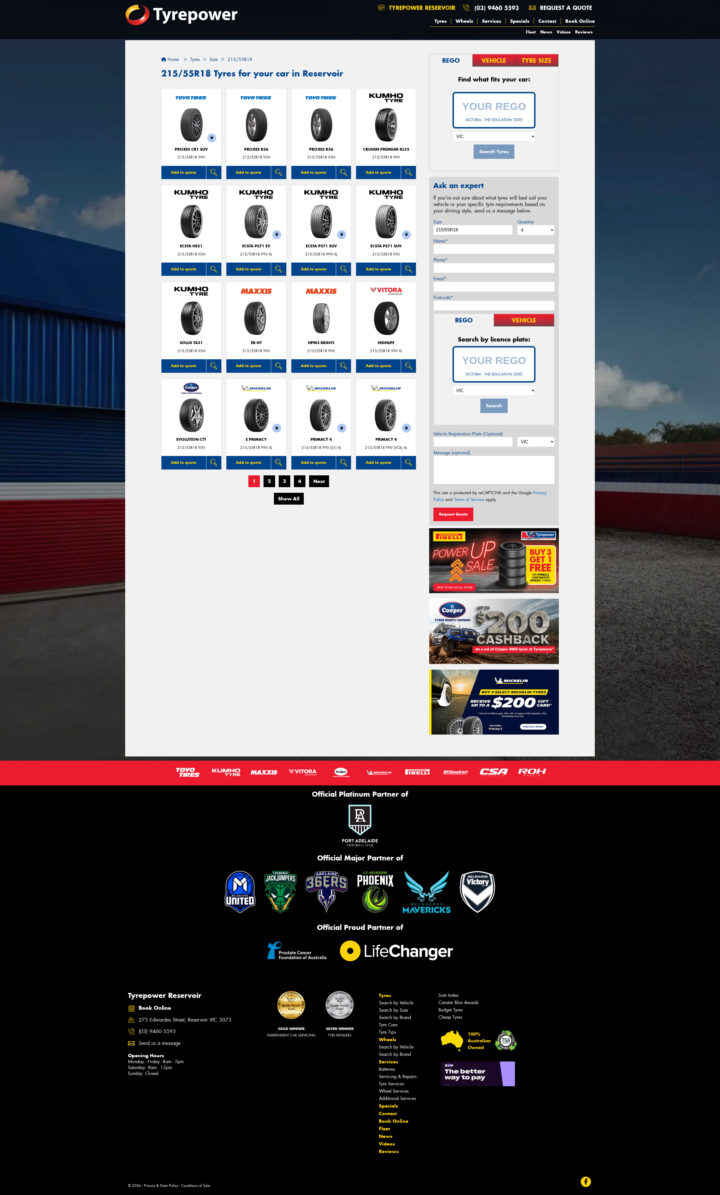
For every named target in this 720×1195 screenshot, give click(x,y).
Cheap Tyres (450, 1017)
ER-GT (256, 342)
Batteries (387, 1069)
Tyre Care (388, 1025)
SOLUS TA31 (191, 342)
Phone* (440, 260)
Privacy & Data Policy (161, 1185)
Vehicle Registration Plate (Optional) (468, 434)
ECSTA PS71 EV (256, 246)
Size (437, 222)
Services (491, 21)
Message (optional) (451, 453)
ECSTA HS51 (191, 246)
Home (172, 59)
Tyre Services (391, 1084)
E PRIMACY (256, 439)
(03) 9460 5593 (496, 7)
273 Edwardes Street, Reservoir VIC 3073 (185, 1020)
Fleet (531, 32)
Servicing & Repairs (398, 1076)
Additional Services (397, 1098)
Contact (547, 21)
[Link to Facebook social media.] (586, 1182)
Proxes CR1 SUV (191, 149)
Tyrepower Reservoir (421, 7)
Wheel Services (394, 1091)
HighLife (386, 342)
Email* (440, 279)
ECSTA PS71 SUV (321, 246)
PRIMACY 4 (321, 439)
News (546, 32)
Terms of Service (469, 499)
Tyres (441, 21)
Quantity (525, 222)
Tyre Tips (387, 1032)
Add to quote (183, 172)
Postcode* (443, 298)
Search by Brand (395, 1017)
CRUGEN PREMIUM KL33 (386, 149)
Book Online (580, 21)
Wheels (464, 21)
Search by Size (393, 1010)
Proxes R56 (256, 149)
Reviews (584, 32)
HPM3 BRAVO (321, 342)
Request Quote (453, 514)
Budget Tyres (450, 1010)
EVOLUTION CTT (191, 439)
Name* (440, 241)
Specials (519, 21)
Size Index (448, 995)
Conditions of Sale (195, 1185)
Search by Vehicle (396, 1003)
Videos (564, 32)
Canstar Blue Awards (458, 1003)
